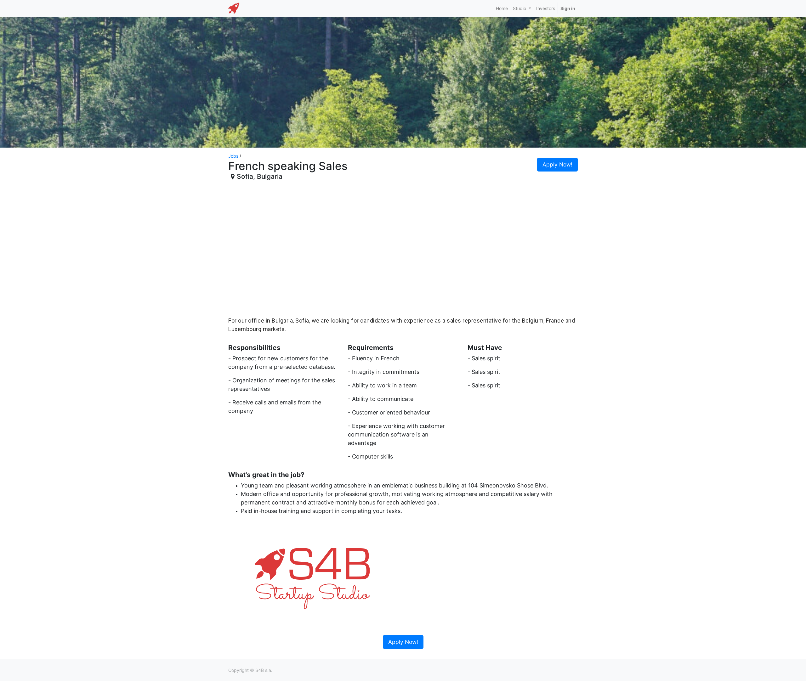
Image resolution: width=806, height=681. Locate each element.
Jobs (233, 156)
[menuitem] (501, 8)
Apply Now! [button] (557, 164)
